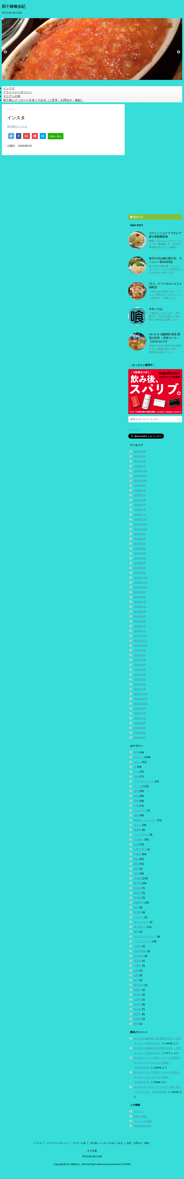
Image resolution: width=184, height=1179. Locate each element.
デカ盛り (139, 839)
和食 (136, 795)
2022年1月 (140, 466)
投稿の (140, 1116)
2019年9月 (140, 534)
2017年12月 (140, 635)
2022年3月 (140, 456)
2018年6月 (140, 606)
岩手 (136, 980)
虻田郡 (137, 1018)
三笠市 (137, 946)
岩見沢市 (139, 985)
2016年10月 (140, 703)
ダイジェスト (141, 922)
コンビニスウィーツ (145, 936)
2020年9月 (140, 485)
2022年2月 (140, 461)
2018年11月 (140, 582)
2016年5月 (140, 727)
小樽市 (137, 965)
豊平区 (137, 883)
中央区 (137, 854)
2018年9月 (140, 592)
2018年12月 (140, 577)
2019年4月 (140, 558)
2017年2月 (140, 684)
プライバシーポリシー (17, 92)
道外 (136, 907)
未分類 (137, 912)
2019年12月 (140, 519)
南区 (136, 868)
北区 (136, 873)
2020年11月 (140, 475)
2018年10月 (140, 587)
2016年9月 (140, 708)
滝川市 (137, 1004)
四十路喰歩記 (14, 6)
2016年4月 (140, 732)
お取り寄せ (140, 849)
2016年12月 (140, 694)
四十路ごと (140, 926)
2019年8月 (140, 538)
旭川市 (137, 994)
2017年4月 (140, 674)
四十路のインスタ (17, 126)
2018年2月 (140, 626)
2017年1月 (140, 689)
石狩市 (137, 1014)
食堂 (136, 791)
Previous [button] (5, 52)
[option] (92, 48)
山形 (136, 970)
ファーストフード (144, 781)
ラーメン (139, 757)
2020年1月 (140, 514)
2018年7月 (140, 601)
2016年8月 (140, 713)
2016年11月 (140, 698)
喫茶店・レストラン (145, 820)
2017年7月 (140, 660)
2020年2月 (140, 509)
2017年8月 (140, 655)
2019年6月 (140, 548)
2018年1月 (140, 630)
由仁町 (137, 1009)
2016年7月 (140, 718)
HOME (10, 109)
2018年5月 (140, 611)
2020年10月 (140, 480)
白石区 (137, 888)
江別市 (137, 999)
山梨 (136, 975)
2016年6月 (140, 723)
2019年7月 (140, 543)
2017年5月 (140, 669)
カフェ (137, 825)
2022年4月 (140, 451)
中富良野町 (140, 951)
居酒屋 (137, 829)
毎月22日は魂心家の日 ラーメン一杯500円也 (165, 260)
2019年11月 (140, 524)
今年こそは (155, 309)
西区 (136, 863)
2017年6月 (140, 664)
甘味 (136, 776)
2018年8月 (140, 597)
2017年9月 (140, 650)
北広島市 (139, 955)
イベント (139, 917)
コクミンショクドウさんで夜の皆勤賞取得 (165, 234)
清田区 (137, 892)
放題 (136, 844)
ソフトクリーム (142, 941)
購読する (137, 216)
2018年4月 (140, 616)
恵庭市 (137, 989)
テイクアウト (141, 834)
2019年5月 (140, 553)
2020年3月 (140, 504)
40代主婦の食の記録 (92, 1156)
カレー (137, 762)
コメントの (143, 1121)
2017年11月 (140, 640)
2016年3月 (140, 737)
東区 (136, 859)
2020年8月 (140, 490)
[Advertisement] (155, 158)
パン (136, 771)
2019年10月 (140, 529)
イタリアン (140, 810)
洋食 (136, 800)
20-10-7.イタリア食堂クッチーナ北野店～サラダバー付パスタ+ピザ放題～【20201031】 (157, 1062)
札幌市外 (139, 902)
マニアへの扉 (11, 96)
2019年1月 (140, 572)
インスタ (9, 88)
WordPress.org (142, 1125)
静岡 (136, 1023)
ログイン (139, 1111)
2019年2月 (140, 567)
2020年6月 (140, 500)
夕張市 (137, 960)
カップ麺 (139, 786)
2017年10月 (140, 645)
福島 (136, 931)
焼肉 (136, 815)
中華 (136, 805)
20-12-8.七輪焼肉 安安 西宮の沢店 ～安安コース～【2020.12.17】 (164, 337)
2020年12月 (140, 471)
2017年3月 (140, 679)
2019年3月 (140, 563)
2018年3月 (140, 621)
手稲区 (137, 878)
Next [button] (178, 52)
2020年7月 (140, 495)
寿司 (136, 752)
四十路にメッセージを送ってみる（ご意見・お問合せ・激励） (43, 100)
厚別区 (137, 897)
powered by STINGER (119, 1164)
